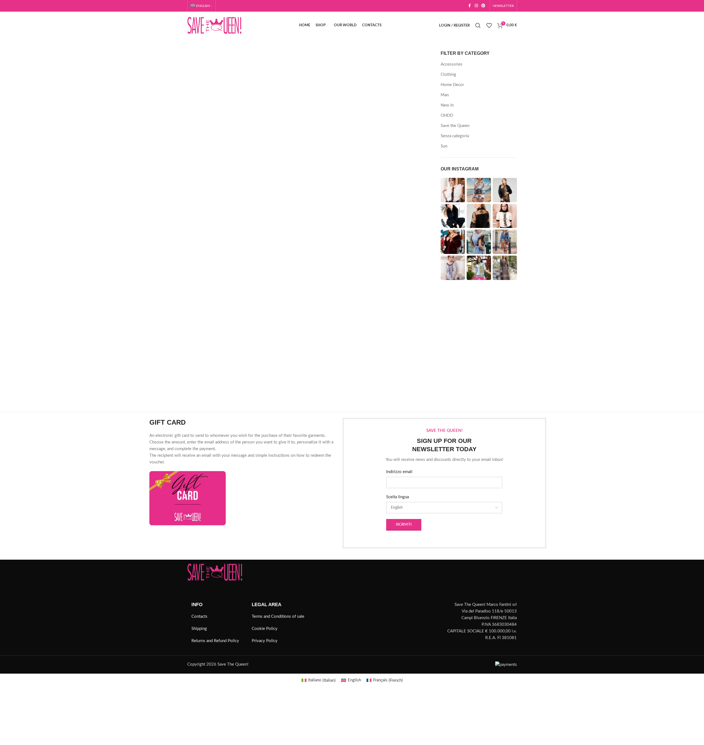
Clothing (448, 74)
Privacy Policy (264, 641)
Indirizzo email (399, 472)
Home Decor (452, 85)
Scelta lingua (397, 497)
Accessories (452, 64)
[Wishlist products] (489, 25)
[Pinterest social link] (483, 6)
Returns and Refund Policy (215, 641)
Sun (444, 146)
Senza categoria (455, 136)
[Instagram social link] (476, 6)
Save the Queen (455, 126)
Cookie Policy (264, 629)
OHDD (447, 115)
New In (447, 105)
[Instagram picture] (453, 190)
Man (445, 95)
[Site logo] (214, 25)
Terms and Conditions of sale (278, 616)
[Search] (478, 25)
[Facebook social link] (469, 6)
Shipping (199, 629)
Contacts (199, 616)
